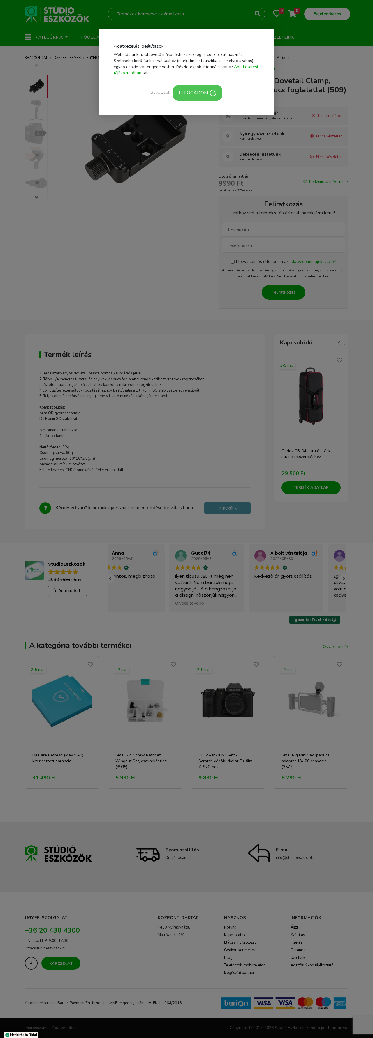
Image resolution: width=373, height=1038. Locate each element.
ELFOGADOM (193, 93)
